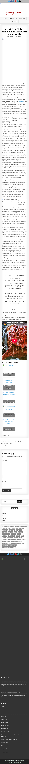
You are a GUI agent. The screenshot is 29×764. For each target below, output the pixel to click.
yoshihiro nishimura (6, 547)
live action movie (18, 537)
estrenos (20, 532)
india (14, 536)
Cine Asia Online (5, 725)
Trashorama (4, 752)
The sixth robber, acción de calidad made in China (13, 681)
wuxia (11, 545)
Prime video (21, 101)
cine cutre (21, 528)
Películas (15, 26)
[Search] (20, 1)
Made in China (4, 742)
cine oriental (18, 530)
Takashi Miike (5, 543)
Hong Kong (4, 536)
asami (16, 526)
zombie (14, 547)
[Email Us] (18, 1)
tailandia (20, 541)
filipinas (19, 534)
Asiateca (3, 716)
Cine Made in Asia (5, 731)
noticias (15, 539)
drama (15, 532)
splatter (8, 541)
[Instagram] (13, 1)
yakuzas (15, 545)
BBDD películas (13, 18)
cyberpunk (10, 532)
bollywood (4, 528)
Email (4, 481)
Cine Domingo (4, 728)
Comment (5, 460)
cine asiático (17, 433)
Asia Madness (4, 710)
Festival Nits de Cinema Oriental (9, 739)
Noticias (4, 515)
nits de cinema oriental (7, 539)
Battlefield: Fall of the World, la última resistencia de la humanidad (14, 31)
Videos (3, 520)
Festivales (4, 511)
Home (5, 18)
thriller (15, 543)
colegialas (4, 532)
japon (22, 536)
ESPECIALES (14, 21)
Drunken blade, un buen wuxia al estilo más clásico (13, 700)
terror (10, 543)
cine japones (12, 530)
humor (9, 536)
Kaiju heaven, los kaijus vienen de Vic (10, 692)
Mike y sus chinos (5, 745)
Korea (12, 537)
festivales (13, 534)
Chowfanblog (4, 722)
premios (24, 539)
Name (4, 477)
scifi (8, 435)
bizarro (24, 526)
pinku (20, 539)
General (4, 513)
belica (20, 526)
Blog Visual (4, 719)
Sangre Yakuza (5, 749)
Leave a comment (18, 36)
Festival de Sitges (6, 534)
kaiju (3, 537)
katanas (7, 537)
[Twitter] (9, 1)
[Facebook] (11, 1)
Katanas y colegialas (14, 12)
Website (4, 486)
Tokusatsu (21, 543)
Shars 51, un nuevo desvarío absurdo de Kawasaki (13, 689)
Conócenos (22, 18)
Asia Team (3, 713)
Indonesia (18, 536)
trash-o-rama (5, 545)
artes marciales (10, 526)
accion (8, 433)
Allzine (3, 706)
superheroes (13, 541)
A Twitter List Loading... (7, 757)
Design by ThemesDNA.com (14, 762)
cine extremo (5, 530)
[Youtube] (15, 1)
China (12, 433)
